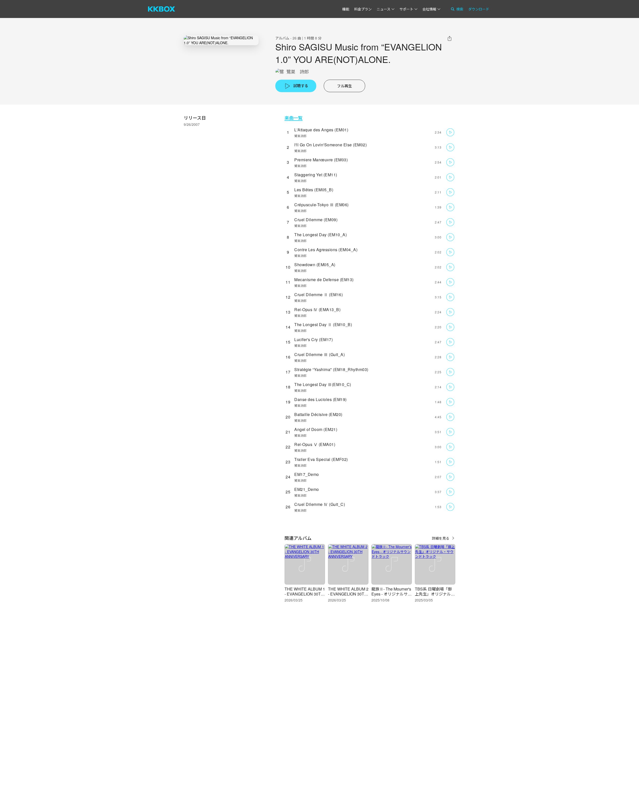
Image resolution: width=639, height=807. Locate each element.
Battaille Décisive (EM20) (318, 414)
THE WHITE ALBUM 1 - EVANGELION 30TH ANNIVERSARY (305, 594)
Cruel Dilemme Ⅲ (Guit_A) (319, 354)
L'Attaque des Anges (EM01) (321, 130)
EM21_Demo (306, 489)
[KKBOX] (161, 9)
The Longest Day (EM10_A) (320, 234)
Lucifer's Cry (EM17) (313, 339)
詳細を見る (440, 538)
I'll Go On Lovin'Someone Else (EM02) (330, 145)
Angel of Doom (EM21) (315, 429)
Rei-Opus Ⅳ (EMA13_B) (317, 309)
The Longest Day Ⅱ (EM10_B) (323, 324)
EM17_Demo (306, 474)
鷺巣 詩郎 (297, 71)
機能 (345, 8)
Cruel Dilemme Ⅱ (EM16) (318, 294)
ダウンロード (478, 8)
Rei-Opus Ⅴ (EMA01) (314, 444)
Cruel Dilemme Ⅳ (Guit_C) (319, 504)
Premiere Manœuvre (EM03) (321, 160)
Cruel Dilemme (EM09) (315, 219)
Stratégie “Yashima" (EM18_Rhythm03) (331, 369)
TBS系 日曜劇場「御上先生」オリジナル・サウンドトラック (435, 594)
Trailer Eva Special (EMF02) (321, 459)
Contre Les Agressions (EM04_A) (325, 249)
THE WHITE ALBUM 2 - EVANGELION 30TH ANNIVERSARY (348, 594)
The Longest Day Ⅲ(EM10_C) (322, 384)
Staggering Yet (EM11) (315, 175)
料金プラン (363, 8)
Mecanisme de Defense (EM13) (324, 279)
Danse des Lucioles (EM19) (320, 399)
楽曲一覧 (294, 118)
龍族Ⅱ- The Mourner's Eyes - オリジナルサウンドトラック (391, 594)
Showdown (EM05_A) (314, 264)
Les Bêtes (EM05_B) (313, 190)
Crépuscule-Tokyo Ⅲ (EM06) (321, 204)
